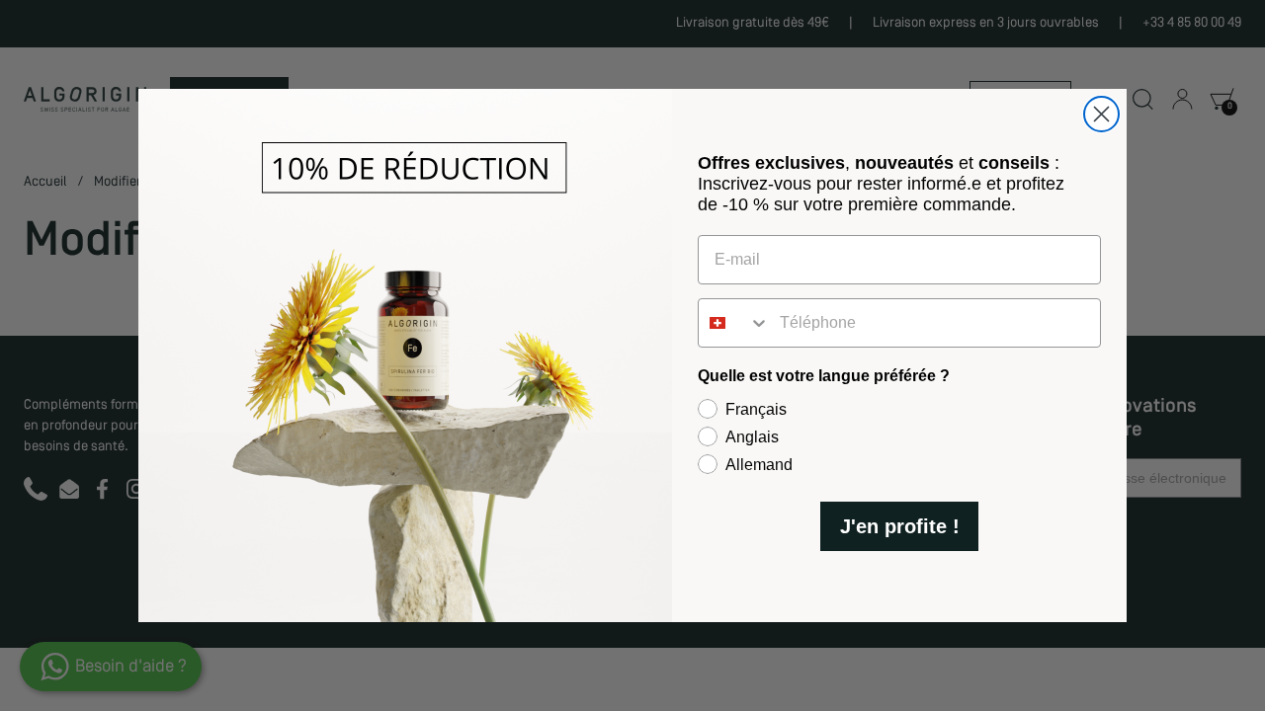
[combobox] (734, 323)
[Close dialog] (1101, 114)
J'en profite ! (900, 526)
